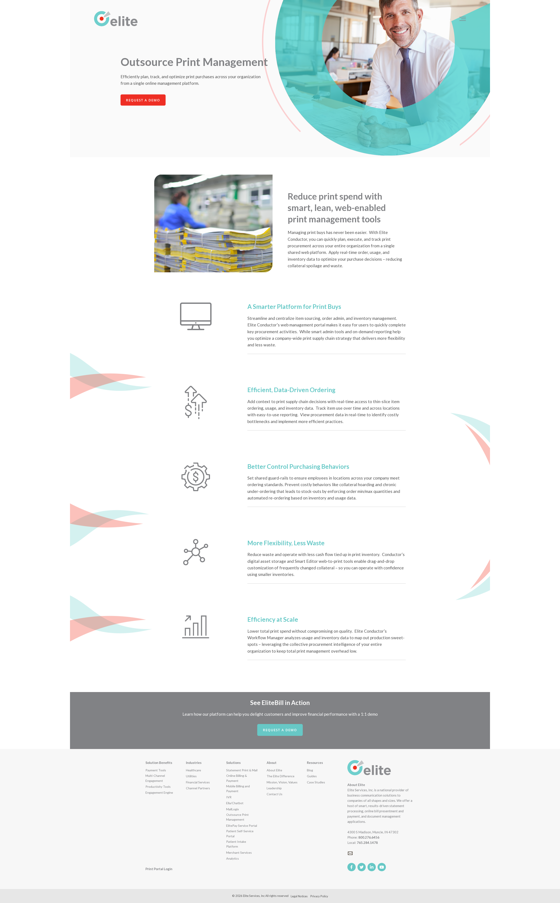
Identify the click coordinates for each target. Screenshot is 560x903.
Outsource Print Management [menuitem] (237, 817)
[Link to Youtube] (382, 867)
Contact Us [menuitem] (274, 794)
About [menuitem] (271, 763)
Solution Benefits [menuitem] (158, 763)
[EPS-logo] (116, 19)
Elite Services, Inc (254, 896)
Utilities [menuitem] (191, 776)
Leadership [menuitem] (274, 788)
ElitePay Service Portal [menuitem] (241, 825)
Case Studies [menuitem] (316, 782)
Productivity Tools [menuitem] (158, 786)
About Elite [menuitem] (274, 770)
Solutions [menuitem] (233, 763)
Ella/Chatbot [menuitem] (234, 803)
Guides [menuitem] (312, 776)
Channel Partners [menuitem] (198, 788)
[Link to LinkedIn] (372, 867)
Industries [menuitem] (193, 763)
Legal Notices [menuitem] (299, 896)
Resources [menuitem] (315, 763)
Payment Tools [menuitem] (155, 770)
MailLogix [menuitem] (232, 809)
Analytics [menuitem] (232, 858)
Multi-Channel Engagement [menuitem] (155, 778)
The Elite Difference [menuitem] (280, 776)
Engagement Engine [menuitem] (159, 792)
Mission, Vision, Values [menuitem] (282, 782)
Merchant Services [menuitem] (239, 852)
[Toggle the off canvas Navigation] (462, 19)
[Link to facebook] (351, 867)
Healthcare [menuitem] (193, 770)
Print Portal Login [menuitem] (158, 869)
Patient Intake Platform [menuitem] (236, 844)
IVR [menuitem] (228, 797)
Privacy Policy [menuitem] (319, 896)
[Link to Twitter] (361, 867)
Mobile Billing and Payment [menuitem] (238, 788)
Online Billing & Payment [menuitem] (236, 778)
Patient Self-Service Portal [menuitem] (240, 833)
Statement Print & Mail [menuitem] (241, 770)
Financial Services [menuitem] (198, 782)
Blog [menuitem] (310, 770)
